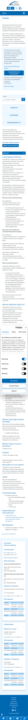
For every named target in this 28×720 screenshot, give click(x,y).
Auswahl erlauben (14, 386)
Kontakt (14, 699)
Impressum (14, 701)
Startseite (13, 698)
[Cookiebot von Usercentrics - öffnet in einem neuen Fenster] (16, 328)
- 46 (21, 637)
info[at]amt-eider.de (12, 558)
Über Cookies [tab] (22, 332)
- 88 (21, 667)
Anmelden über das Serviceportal (14, 73)
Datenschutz (13, 703)
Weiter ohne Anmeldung (10, 145)
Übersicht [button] (6, 153)
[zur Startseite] (14, 3)
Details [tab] (14, 332)
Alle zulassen (14, 380)
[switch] (24, 364)
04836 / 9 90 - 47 (11, 596)
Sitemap (14, 707)
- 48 (21, 596)
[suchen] (23, 99)
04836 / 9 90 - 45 (11, 637)
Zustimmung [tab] (5, 332)
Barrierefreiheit (14, 705)
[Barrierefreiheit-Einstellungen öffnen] (2, 714)
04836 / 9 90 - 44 (11, 667)
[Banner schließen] (25, 327)
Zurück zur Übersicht (10, 534)
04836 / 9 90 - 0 (11, 553)
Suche (4, 96)
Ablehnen (14, 391)
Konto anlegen (10, 86)
